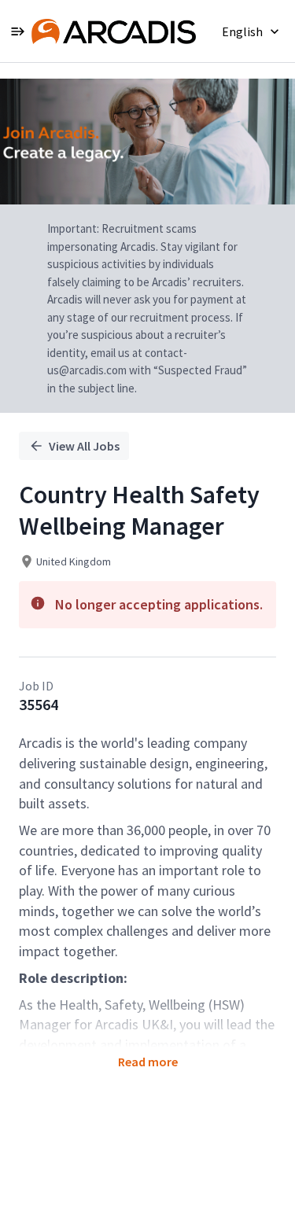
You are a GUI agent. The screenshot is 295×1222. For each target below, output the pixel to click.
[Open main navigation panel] (17, 31)
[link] (113, 31)
